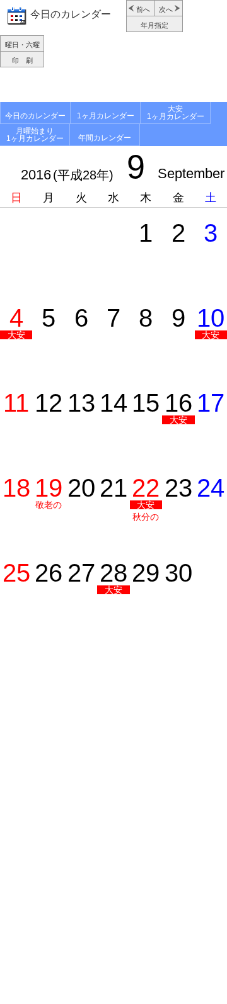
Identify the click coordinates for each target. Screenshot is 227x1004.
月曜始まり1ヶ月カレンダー (35, 135)
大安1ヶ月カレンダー (175, 112)
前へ (143, 9)
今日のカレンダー (70, 14)
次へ (166, 9)
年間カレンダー (104, 137)
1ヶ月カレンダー (105, 115)
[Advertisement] (113, 86)
